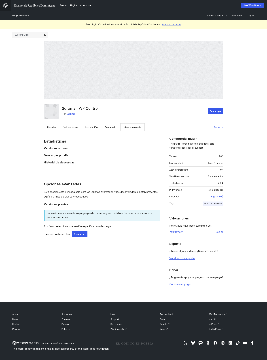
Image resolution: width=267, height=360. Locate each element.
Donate (165, 324)
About (15, 314)
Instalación (91, 127)
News (15, 319)
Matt (212, 319)
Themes (65, 319)
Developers (116, 324)
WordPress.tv (118, 329)
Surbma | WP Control (80, 108)
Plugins (65, 324)
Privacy (16, 329)
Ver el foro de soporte (182, 258)
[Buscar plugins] (45, 35)
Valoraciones (71, 127)
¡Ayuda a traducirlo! (171, 24)
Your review (176, 231)
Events (163, 319)
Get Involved (166, 314)
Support (114, 319)
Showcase (66, 314)
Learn (113, 314)
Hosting (16, 324)
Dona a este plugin (180, 284)
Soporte (218, 127)
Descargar (215, 111)
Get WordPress (252, 5)
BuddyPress (216, 329)
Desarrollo (110, 127)
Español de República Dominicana (58, 343)
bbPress (214, 324)
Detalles (51, 127)
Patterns (65, 329)
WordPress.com (218, 314)
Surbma (71, 113)
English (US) (217, 196)
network (218, 203)
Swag (164, 329)
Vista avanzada (132, 127)
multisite (208, 203)
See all (219, 231)
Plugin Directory (20, 15)
